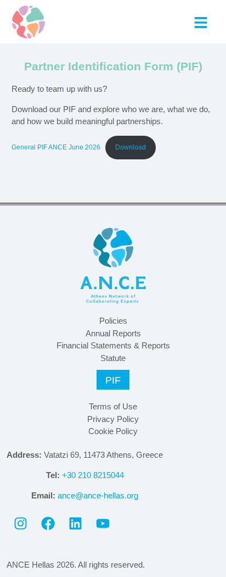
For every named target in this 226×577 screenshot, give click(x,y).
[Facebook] (47, 523)
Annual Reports (113, 333)
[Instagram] (20, 523)
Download (130, 147)
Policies (113, 320)
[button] (200, 22)
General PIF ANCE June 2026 (56, 147)
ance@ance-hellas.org (98, 495)
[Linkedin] (75, 523)
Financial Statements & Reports (113, 345)
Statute (113, 358)
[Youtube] (102, 523)
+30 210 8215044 (93, 475)
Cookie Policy (113, 431)
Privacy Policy (113, 419)
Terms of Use (113, 406)
